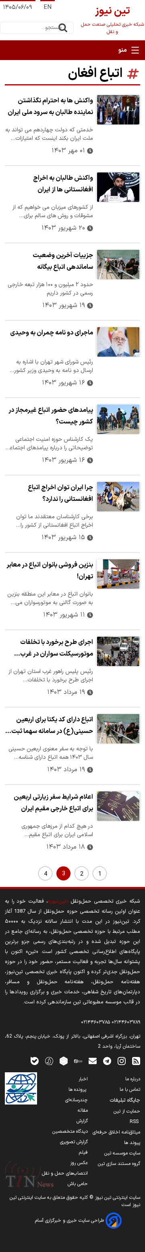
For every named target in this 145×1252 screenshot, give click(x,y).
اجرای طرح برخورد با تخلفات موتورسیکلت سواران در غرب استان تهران (56, 649)
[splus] (49, 1061)
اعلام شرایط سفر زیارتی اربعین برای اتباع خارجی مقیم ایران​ (53, 803)
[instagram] (122, 1061)
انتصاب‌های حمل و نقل (65, 1173)
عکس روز (79, 1163)
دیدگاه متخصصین (70, 1131)
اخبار (83, 1079)
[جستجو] (62, 27)
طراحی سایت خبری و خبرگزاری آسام (70, 1220)
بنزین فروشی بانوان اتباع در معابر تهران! (49, 570)
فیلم (83, 1152)
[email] (93, 1061)
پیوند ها (132, 1142)
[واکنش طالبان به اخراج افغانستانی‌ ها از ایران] (118, 187)
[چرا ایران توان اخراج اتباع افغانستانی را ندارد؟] (118, 496)
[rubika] (64, 1061)
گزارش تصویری (74, 1142)
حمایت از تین (127, 1111)
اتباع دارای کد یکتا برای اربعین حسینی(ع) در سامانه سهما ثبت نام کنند (52, 726)
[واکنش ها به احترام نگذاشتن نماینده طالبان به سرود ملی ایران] (118, 110)
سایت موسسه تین (122, 1153)
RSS (135, 1121)
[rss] (136, 1061)
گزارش (82, 1121)
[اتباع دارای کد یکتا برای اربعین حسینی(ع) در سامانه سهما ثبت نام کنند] (118, 728)
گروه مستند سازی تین (119, 1163)
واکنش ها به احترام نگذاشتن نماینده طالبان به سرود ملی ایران (50, 106)
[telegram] (107, 1061)
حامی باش (78, 1184)
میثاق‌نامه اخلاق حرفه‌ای (116, 1132)
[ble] (35, 1061)
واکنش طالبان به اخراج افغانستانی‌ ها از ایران (63, 184)
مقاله (83, 1110)
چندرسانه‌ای (76, 1100)
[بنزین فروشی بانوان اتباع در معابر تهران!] (118, 574)
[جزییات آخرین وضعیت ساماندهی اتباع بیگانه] (118, 264)
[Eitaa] (78, 1061)
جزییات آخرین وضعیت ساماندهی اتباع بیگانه (63, 261)
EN (48, 7)
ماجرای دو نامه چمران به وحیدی (51, 333)
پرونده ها (78, 1089)
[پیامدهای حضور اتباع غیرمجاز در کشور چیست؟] (118, 419)
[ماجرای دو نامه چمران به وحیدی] (118, 342)
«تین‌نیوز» (58, 901)
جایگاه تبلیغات (125, 1100)
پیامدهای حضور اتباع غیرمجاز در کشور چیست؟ (50, 416)
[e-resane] (21, 1088)
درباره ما (132, 1079)
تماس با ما (130, 1089)
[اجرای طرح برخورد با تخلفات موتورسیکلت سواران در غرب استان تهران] (118, 651)
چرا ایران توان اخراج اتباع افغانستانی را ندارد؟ (60, 493)
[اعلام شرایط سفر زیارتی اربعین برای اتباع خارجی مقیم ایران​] (118, 806)
